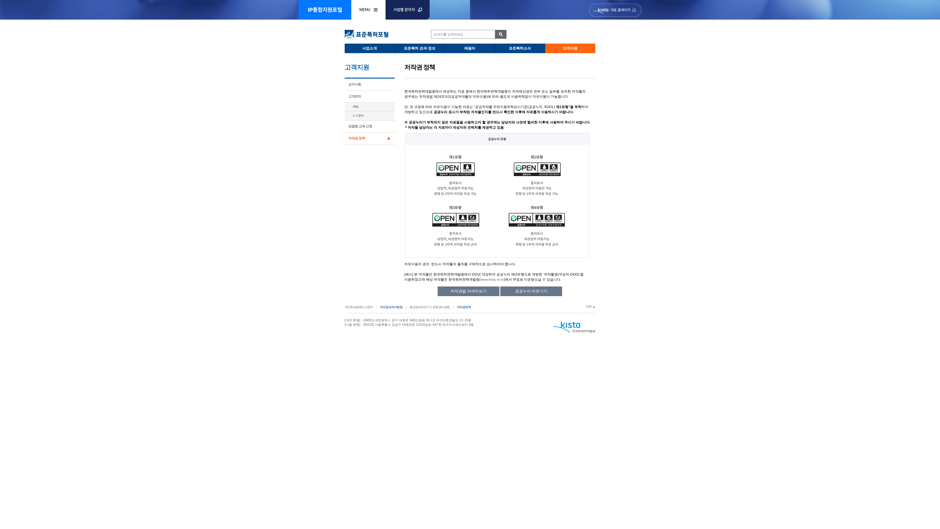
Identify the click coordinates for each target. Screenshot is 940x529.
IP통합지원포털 (325, 9)
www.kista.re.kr (492, 279)
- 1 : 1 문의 (358, 115)
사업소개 (369, 48)
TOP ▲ (590, 307)
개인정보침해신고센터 (359, 307)
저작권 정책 (356, 138)
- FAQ (355, 106)
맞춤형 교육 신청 (360, 126)
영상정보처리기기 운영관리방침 (430, 307)
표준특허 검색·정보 (419, 48)
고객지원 (570, 48)
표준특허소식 (520, 48)
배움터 (469, 48)
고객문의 (354, 96)
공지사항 (354, 84)
